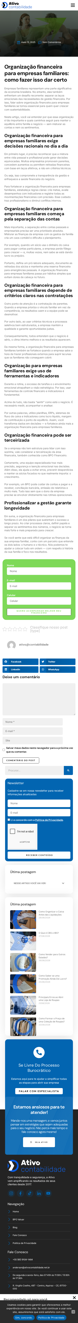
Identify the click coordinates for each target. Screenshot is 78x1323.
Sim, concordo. (24, 1317)
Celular (11, 595)
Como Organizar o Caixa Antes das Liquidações (51, 913)
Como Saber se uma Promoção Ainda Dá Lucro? (53, 977)
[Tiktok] (29, 1193)
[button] (72, 5)
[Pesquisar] (68, 770)
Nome (10, 565)
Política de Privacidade (49, 820)
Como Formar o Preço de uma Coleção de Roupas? (52, 1020)
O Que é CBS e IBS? (49, 933)
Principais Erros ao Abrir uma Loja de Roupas (51, 999)
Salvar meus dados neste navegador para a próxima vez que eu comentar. (39, 749)
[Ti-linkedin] (39, 1193)
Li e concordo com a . (37, 820)
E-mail (11, 580)
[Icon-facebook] (20, 1193)
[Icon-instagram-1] (11, 1193)
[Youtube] (48, 1193)
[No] (73, 1312)
